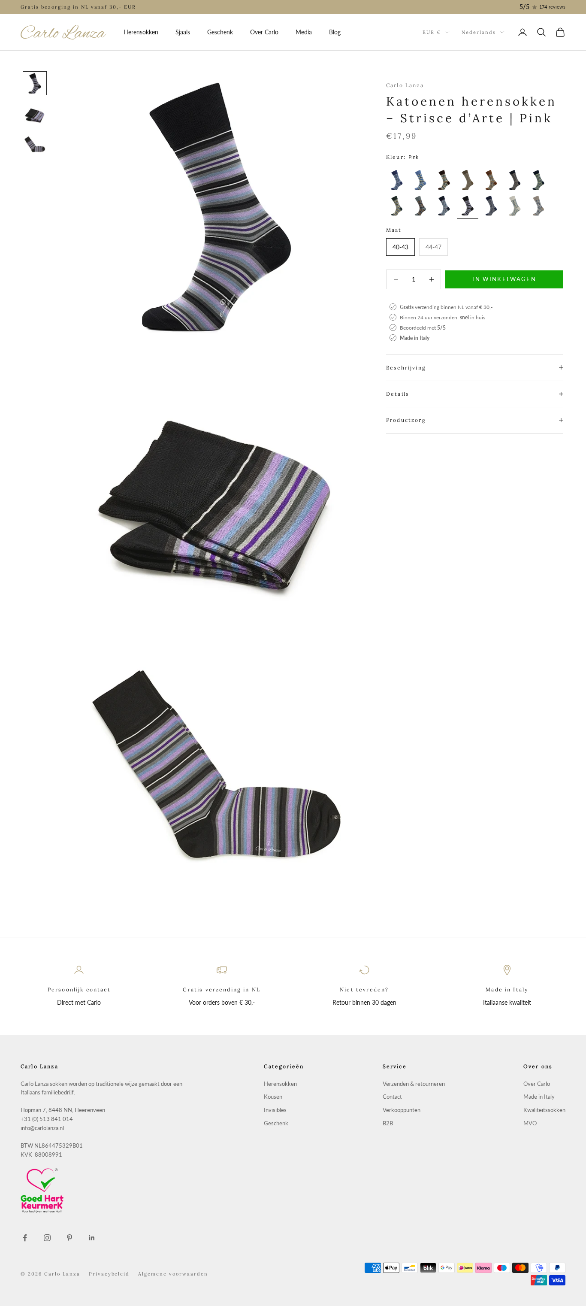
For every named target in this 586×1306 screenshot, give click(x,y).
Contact (392, 1097)
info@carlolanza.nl (42, 1128)
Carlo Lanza (405, 85)
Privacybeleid (109, 1274)
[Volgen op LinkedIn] (92, 1237)
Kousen (273, 1097)
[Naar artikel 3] (35, 145)
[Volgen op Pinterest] (69, 1237)
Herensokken (141, 32)
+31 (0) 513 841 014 (47, 1119)
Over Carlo (264, 32)
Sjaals (182, 32)
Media (304, 32)
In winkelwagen (504, 279)
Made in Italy (539, 1097)
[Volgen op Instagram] (47, 1237)
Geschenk (220, 32)
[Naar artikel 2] (35, 114)
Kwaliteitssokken (544, 1110)
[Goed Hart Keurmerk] (103, 1190)
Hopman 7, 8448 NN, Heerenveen (63, 1110)
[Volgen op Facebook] (25, 1237)
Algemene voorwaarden (173, 1274)
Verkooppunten (401, 1110)
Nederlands (479, 32)
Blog (335, 32)
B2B (388, 1123)
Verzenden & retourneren (414, 1084)
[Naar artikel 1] (35, 83)
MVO (530, 1123)
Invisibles (275, 1110)
